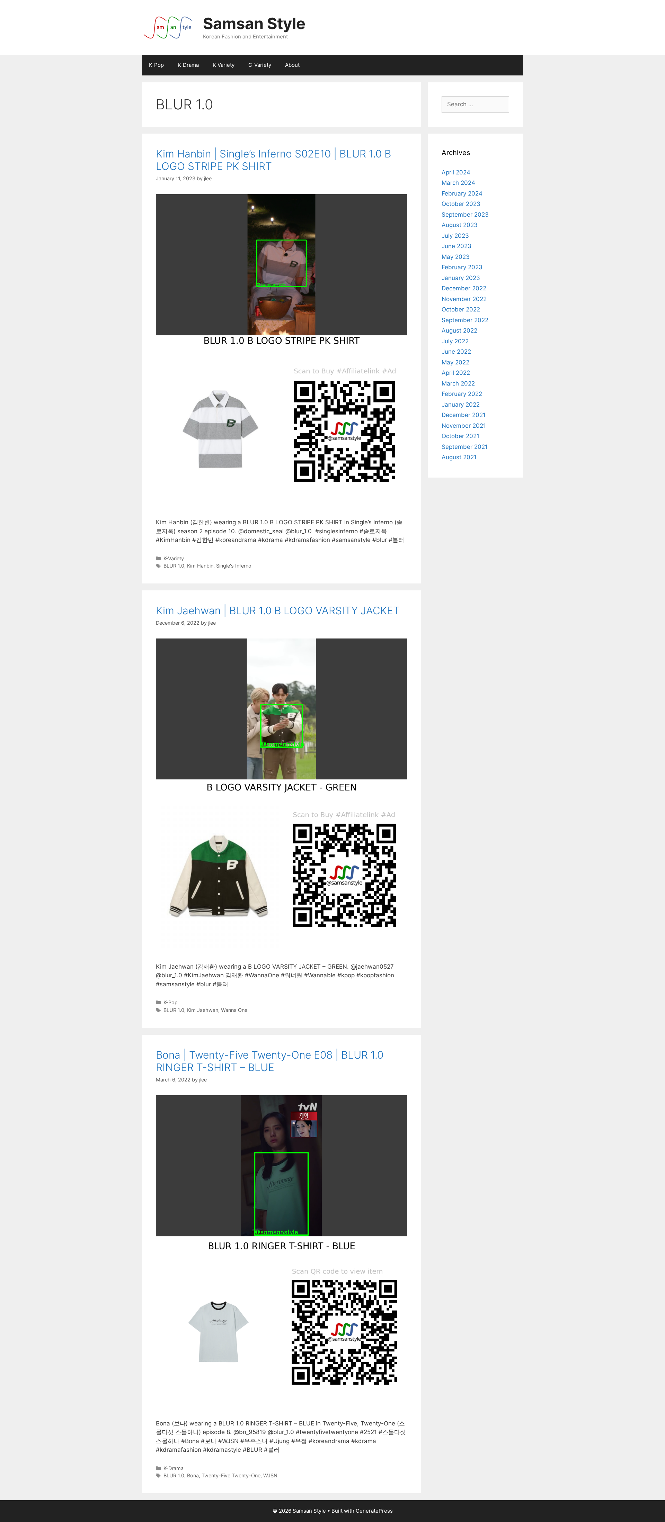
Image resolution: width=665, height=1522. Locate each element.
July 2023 (455, 235)
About (292, 65)
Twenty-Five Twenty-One (231, 1475)
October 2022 (461, 309)
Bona (193, 1475)
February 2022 (462, 393)
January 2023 (461, 277)
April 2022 (456, 372)
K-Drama (188, 65)
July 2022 (455, 341)
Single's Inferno (233, 566)
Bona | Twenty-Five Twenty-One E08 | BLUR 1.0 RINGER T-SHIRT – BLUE (269, 1061)
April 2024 (456, 172)
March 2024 (458, 182)
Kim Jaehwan (202, 1010)
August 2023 (460, 224)
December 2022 (464, 288)
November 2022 (464, 299)
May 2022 (455, 362)
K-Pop (156, 65)
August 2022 (459, 330)
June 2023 (456, 246)
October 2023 (461, 203)
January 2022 (461, 404)
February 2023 (462, 267)
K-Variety (223, 65)
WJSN (270, 1475)
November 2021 (464, 425)
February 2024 (462, 193)
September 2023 (465, 214)
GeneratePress (374, 1510)
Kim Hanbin (200, 566)
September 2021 (465, 446)
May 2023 (456, 256)
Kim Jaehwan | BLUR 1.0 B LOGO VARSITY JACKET (278, 610)
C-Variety (259, 65)
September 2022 (465, 320)
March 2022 (458, 383)
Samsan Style (254, 23)
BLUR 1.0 (173, 566)
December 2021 (464, 414)
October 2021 (460, 436)
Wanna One (234, 1010)
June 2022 (456, 351)
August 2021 (459, 457)
